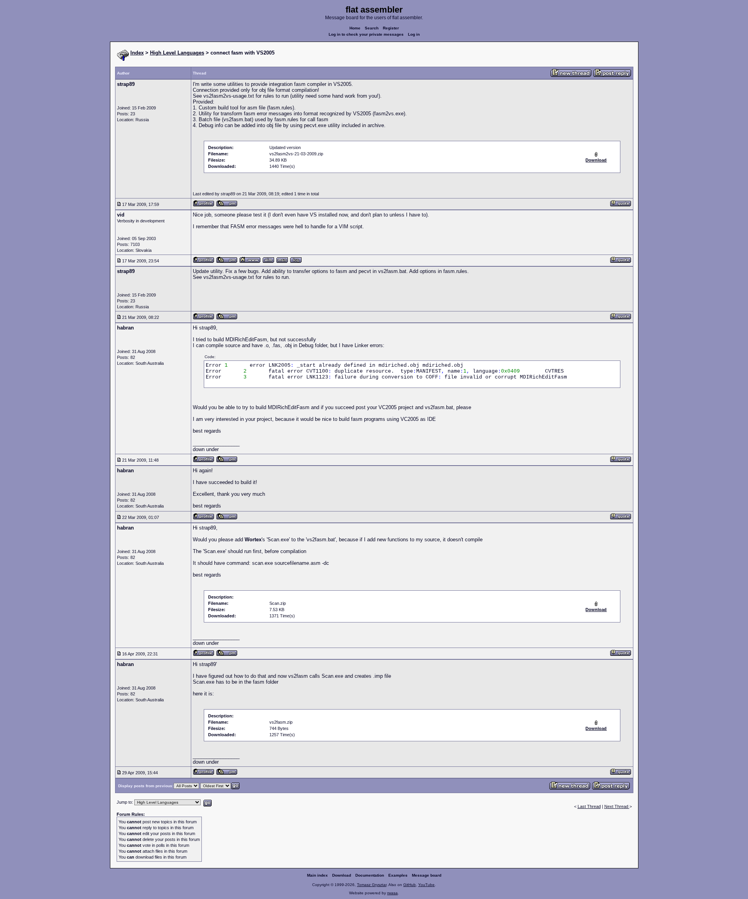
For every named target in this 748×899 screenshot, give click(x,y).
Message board (426, 875)
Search (372, 28)
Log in (414, 34)
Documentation (369, 875)
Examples (398, 875)
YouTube (426, 885)
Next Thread (616, 806)
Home (354, 28)
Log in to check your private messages (366, 34)
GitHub (409, 885)
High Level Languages (177, 53)
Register (391, 28)
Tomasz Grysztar (371, 885)
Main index (317, 875)
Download (341, 875)
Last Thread (589, 806)
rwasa (392, 893)
